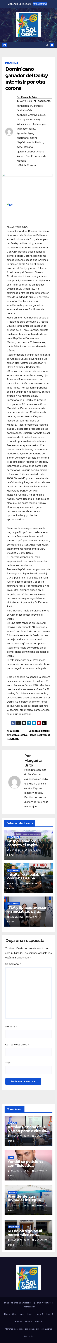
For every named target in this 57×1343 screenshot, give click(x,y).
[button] (47, 44)
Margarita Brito (29, 97)
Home (7, 1314)
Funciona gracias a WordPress (19, 1302)
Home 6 (38, 1321)
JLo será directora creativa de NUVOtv (17, 735)
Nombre (11, 1026)
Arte (11, 1158)
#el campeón (40, 124)
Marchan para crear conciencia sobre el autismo (28, 1329)
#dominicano (24, 124)
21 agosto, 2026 (20, 1136)
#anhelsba (23, 105)
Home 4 (18, 1321)
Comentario (13, 963)
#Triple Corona (27, 165)
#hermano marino (27, 137)
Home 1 (30, 1314)
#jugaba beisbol (26, 151)
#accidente (44, 100)
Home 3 (49, 1314)
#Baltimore (36, 105)
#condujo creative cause (31, 114)
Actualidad (11, 63)
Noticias (13, 1192)
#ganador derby (26, 128)
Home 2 (39, 1314)
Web (7, 1062)
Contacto (28, 1336)
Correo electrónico (17, 1044)
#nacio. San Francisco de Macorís (31, 158)
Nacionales (14, 1227)
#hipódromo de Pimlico (30, 142)
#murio (40, 151)
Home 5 (28, 1321)
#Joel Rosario (25, 146)
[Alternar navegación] (26, 45)
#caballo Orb (24, 110)
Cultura (12, 1123)
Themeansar (28, 1306)
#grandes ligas (25, 133)
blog (14, 1314)
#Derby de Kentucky (28, 119)
